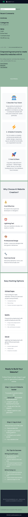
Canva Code (10, 397)
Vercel (7, 337)
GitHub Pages (9, 291)
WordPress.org (4, 38)
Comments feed (5, 36)
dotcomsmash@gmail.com (15, 47)
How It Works (4, 63)
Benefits (2, 65)
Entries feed (3, 33)
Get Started (3, 67)
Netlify (7, 315)
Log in (2, 31)
